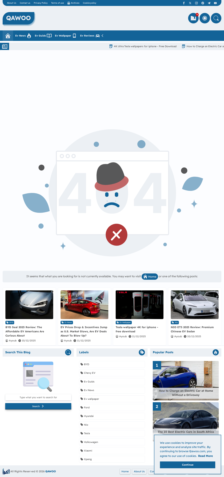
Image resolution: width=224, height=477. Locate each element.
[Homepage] (8, 35)
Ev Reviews (87, 35)
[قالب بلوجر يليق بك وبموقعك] (6, 471)
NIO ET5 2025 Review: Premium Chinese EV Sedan (192, 329)
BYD (11, 322)
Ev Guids (40, 35)
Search (36, 406)
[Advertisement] (112, 85)
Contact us (25, 3)
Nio (176, 322)
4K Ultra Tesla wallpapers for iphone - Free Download (134, 46)
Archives (75, 3)
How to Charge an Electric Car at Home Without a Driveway (186, 393)
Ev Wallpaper (63, 35)
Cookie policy (89, 3)
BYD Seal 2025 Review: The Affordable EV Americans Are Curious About (24, 331)
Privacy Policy (41, 3)
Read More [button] (205, 456)
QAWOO (50, 471)
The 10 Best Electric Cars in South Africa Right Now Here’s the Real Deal (186, 434)
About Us (11, 3)
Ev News (20, 35)
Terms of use (57, 3)
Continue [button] (187, 464)
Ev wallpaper (125, 322)
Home (152, 276)
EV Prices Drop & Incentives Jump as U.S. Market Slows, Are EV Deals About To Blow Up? (84, 331)
